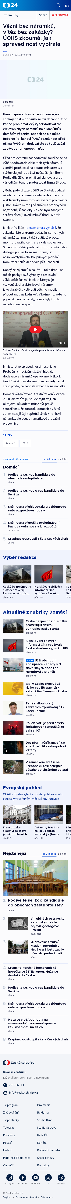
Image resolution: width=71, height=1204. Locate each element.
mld (5, 51)
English (7, 1197)
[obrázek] (35, 79)
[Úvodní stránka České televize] (19, 1062)
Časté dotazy (45, 1158)
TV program (11, 1105)
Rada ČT (42, 1135)
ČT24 (25, 443)
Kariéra (42, 1142)
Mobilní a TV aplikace (16, 1158)
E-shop (7, 1150)
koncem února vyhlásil (40, 227)
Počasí (7, 1142)
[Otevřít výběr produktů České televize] (67, 5)
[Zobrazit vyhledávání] (58, 5)
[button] (35, 329)
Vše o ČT (8, 1165)
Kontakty (43, 1165)
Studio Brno (44, 1120)
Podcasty (9, 1135)
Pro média (43, 1105)
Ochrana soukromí (26, 1197)
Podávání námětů (48, 1150)
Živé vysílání (11, 1112)
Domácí (10, 443)
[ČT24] (10, 5)
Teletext (8, 1127)
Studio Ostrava (46, 1127)
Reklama (43, 1112)
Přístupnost (48, 1197)
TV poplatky (11, 1120)
